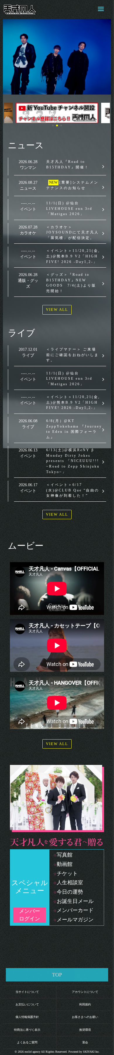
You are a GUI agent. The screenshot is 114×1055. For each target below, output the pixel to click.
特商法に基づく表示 (27, 1029)
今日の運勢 (70, 892)
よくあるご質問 (27, 1042)
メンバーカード (75, 910)
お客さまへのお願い (85, 1017)
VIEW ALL (57, 309)
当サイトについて (27, 991)
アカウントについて (85, 991)
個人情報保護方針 (27, 1017)
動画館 (64, 864)
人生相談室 (70, 882)
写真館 (64, 855)
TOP (57, 975)
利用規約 (85, 1004)
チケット (67, 873)
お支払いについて (27, 1004)
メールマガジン (75, 920)
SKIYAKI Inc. (91, 1051)
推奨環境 (85, 1029)
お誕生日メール (75, 901)
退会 (85, 1042)
